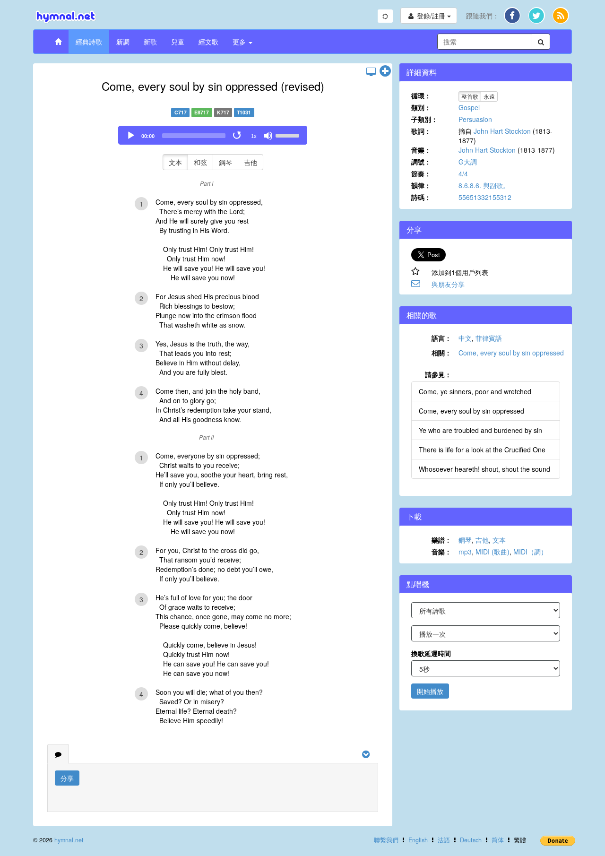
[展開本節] (385, 71)
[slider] (289, 134)
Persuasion (475, 119)
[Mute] (268, 135)
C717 (180, 112)
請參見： (438, 374)
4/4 (463, 173)
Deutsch (471, 840)
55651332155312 (484, 197)
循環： (421, 95)
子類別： (424, 119)
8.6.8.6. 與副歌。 (484, 185)
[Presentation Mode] (371, 71)
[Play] (131, 135)
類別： (421, 107)
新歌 (150, 41)
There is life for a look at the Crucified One (482, 449)
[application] (212, 135)
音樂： (421, 150)
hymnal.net (69, 840)
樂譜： (441, 540)
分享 (67, 778)
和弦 (200, 162)
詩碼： (421, 197)
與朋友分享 (448, 284)
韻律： (421, 185)
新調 (123, 41)
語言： (441, 338)
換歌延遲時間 (431, 653)
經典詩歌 (89, 41)
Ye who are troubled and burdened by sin (480, 430)
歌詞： (421, 131)
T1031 (244, 112)
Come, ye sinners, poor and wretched (475, 391)
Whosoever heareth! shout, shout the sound (484, 469)
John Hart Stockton (502, 131)
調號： (421, 161)
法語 (444, 840)
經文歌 (208, 41)
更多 (240, 41)
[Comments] (58, 754)
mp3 (465, 551)
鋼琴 (225, 162)
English (418, 840)
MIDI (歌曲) (492, 551)
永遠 (489, 96)
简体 (498, 840)
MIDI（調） (530, 551)
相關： (441, 352)
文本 (175, 162)
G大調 (467, 161)
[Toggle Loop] (237, 135)
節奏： (421, 173)
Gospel (469, 107)
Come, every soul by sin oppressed (511, 352)
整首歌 (469, 96)
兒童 (177, 41)
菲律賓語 (488, 338)
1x (254, 136)
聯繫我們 (386, 840)
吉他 (250, 162)
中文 (465, 338)
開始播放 (430, 691)
